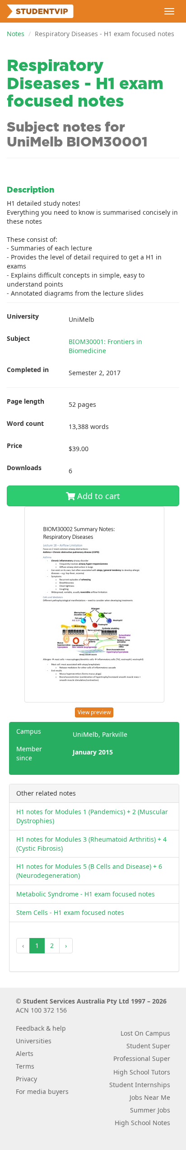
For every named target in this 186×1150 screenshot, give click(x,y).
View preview (94, 712)
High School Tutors (141, 1072)
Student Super (148, 1046)
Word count (25, 423)
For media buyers (42, 1091)
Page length (25, 401)
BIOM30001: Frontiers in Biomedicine (105, 346)
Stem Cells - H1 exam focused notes (70, 912)
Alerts (24, 1053)
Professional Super (141, 1058)
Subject (18, 338)
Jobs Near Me (150, 1097)
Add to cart (97, 495)
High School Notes (142, 1122)
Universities (33, 1041)
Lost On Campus (145, 1033)
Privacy (26, 1079)
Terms (25, 1066)
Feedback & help (41, 1028)
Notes (15, 33)
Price (14, 445)
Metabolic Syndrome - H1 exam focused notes (85, 894)
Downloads (24, 467)
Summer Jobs (150, 1110)
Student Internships (139, 1084)
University (23, 316)
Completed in (28, 369)
